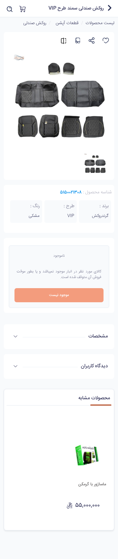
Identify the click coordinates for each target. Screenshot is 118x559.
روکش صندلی (34, 23)
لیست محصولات (100, 23)
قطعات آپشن (67, 23)
